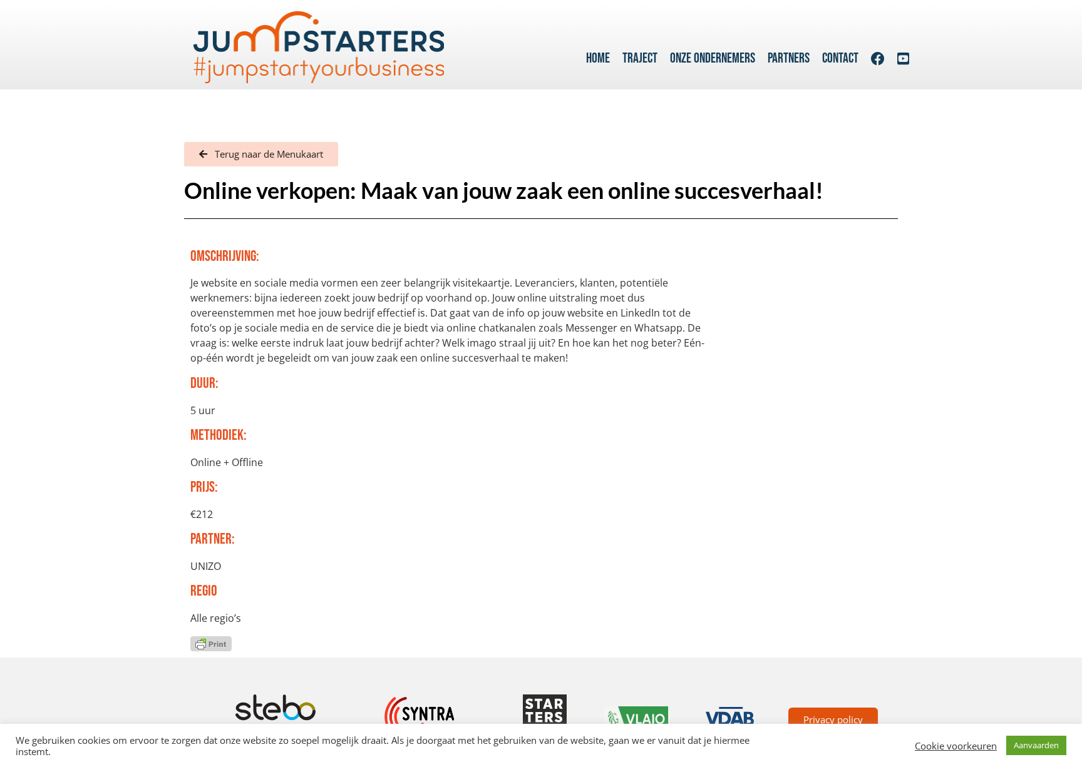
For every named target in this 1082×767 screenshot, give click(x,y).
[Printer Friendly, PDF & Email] (211, 643)
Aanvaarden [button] (1036, 745)
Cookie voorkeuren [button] (956, 745)
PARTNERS (789, 58)
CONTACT (840, 58)
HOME (598, 58)
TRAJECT (639, 58)
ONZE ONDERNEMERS (712, 58)
